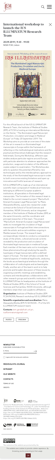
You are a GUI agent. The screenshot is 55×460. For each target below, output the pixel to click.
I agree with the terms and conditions (17, 357)
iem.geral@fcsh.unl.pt (23, 310)
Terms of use (8, 383)
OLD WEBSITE (9, 374)
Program (22, 319)
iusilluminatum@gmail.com (15, 312)
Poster (8, 319)
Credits (6, 387)
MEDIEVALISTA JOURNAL (14, 364)
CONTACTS (8, 379)
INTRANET (7, 369)
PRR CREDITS (7, 429)
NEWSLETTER (9, 345)
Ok (28, 455)
